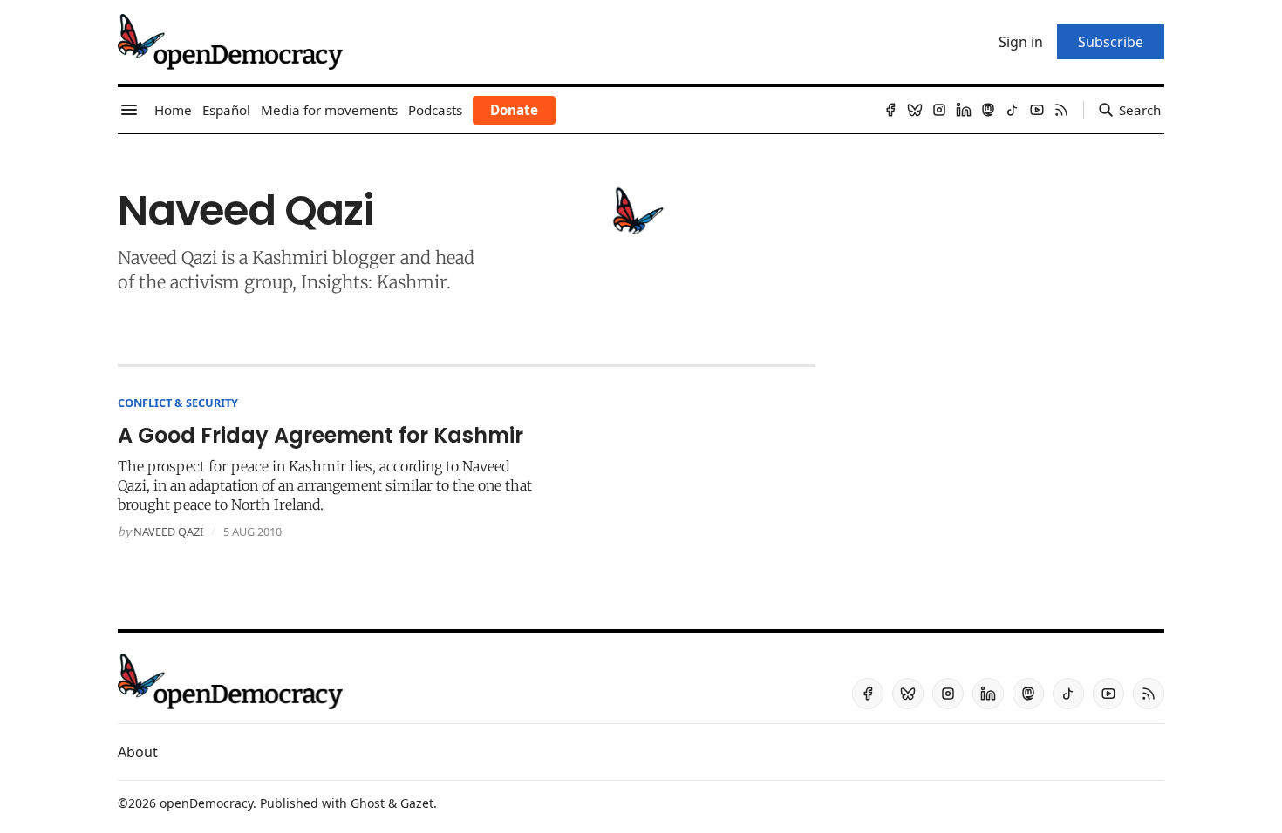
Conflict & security (178, 402)
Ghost (368, 803)
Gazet (416, 803)
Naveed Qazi (168, 531)
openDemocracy (206, 803)
